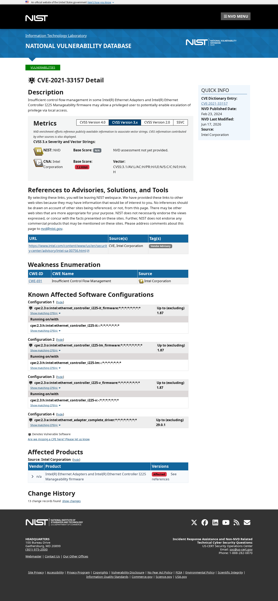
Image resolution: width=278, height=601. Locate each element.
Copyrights (100, 572)
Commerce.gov (142, 577)
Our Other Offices (75, 556)
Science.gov (164, 577)
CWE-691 (35, 281)
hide (60, 302)
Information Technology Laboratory (56, 35)
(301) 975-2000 (36, 549)
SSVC (180, 122)
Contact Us (52, 556)
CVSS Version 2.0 (157, 122)
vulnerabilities (43, 67)
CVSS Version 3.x (125, 122)
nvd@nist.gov (51, 228)
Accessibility (55, 572)
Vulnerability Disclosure (127, 572)
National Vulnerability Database (78, 46)
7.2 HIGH (82, 167)
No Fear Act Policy (160, 572)
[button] (236, 16)
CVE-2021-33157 (214, 103)
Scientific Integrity (230, 572)
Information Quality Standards (107, 577)
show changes (71, 501)
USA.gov (181, 577)
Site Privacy (36, 572)
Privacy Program (78, 572)
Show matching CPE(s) (44, 313)
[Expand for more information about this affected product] (32, 476)
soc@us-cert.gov (241, 549)
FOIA (179, 572)
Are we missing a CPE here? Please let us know (58, 439)
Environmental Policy (200, 572)
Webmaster (33, 556)
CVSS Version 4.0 (92, 122)
